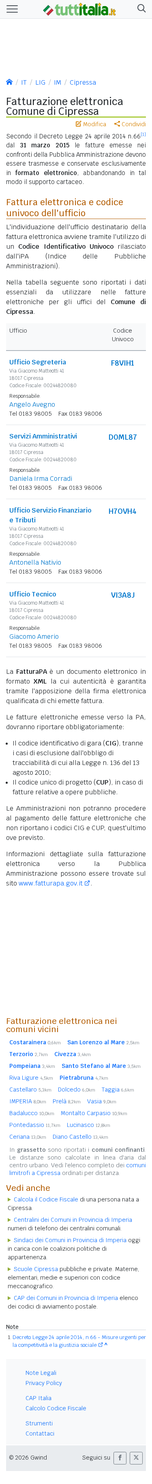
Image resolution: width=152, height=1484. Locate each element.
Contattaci (40, 1433)
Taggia (118, 1089)
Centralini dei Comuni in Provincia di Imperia (73, 1219)
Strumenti (39, 1423)
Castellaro (30, 1089)
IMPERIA (27, 1101)
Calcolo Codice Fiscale (56, 1408)
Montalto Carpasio (94, 1113)
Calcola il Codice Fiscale (46, 1199)
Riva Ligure (31, 1077)
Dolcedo (76, 1089)
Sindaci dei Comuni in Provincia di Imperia (70, 1240)
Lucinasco (88, 1125)
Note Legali (41, 1373)
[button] (140, 9)
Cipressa (83, 82)
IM (57, 82)
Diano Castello (80, 1136)
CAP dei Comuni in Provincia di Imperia (66, 1298)
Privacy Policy (44, 1383)
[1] (143, 134)
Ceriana (27, 1136)
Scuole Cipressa (36, 1269)
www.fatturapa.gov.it (51, 883)
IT (24, 82)
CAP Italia (38, 1398)
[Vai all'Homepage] (79, 8)
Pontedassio (34, 1125)
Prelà (67, 1101)
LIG (40, 82)
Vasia (101, 1101)
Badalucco (31, 1113)
